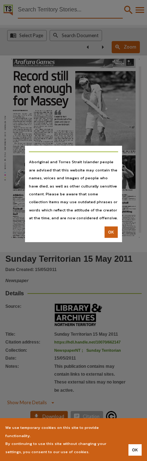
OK (111, 232)
